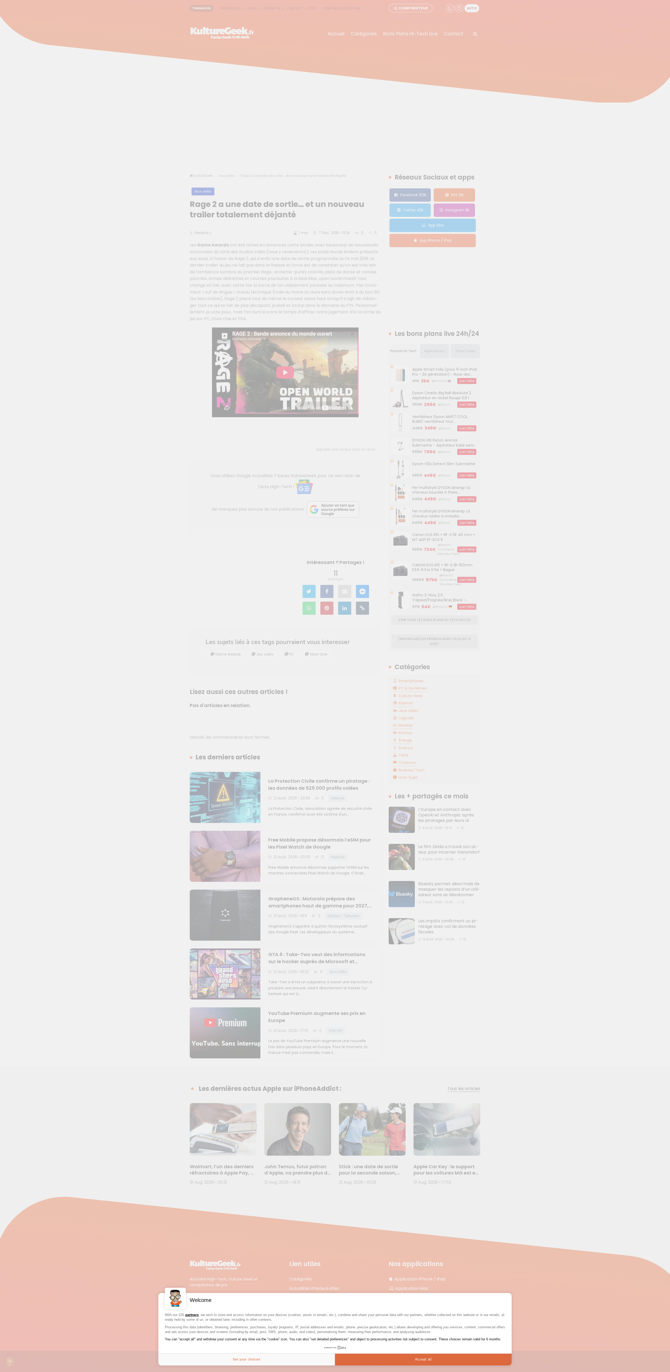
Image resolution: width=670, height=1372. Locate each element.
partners (192, 1315)
